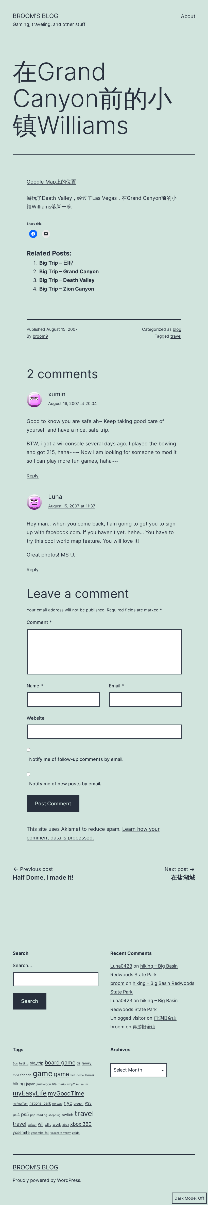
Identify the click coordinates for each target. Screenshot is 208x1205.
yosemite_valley (60, 1133)
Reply (33, 475)
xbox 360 (81, 1124)
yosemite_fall (40, 1133)
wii (40, 1124)
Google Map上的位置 (51, 182)
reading (42, 1115)
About (188, 16)
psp (32, 1115)
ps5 (25, 1114)
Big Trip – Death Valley (67, 280)
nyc (68, 1103)
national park (40, 1103)
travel (175, 336)
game (43, 1073)
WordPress (68, 1180)
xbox (65, 1124)
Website (36, 718)
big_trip (36, 1063)
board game (60, 1062)
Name (35, 685)
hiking (19, 1083)
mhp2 (71, 1084)
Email (116, 685)
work (57, 1124)
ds (78, 1063)
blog (177, 329)
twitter (32, 1124)
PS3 (88, 1103)
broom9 (40, 336)
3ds (15, 1063)
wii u (48, 1124)
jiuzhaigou (44, 1084)
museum (82, 1084)
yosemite (21, 1132)
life (54, 1084)
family (87, 1063)
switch (67, 1114)
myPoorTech (20, 1103)
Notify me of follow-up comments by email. (76, 759)
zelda (76, 1133)
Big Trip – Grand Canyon (69, 271)
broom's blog (35, 16)
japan (30, 1084)
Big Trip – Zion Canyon (66, 289)
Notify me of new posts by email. (65, 783)
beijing (23, 1063)
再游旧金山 (165, 1018)
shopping (54, 1115)
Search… (22, 965)
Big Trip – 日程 (56, 263)
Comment (39, 622)
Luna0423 (121, 966)
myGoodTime (66, 1093)
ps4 (16, 1114)
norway (57, 1103)
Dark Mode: (186, 1198)
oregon (78, 1103)
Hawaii (90, 1075)
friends (25, 1075)
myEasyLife (30, 1093)
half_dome (77, 1075)
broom (117, 983)
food (16, 1075)
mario (62, 1084)
